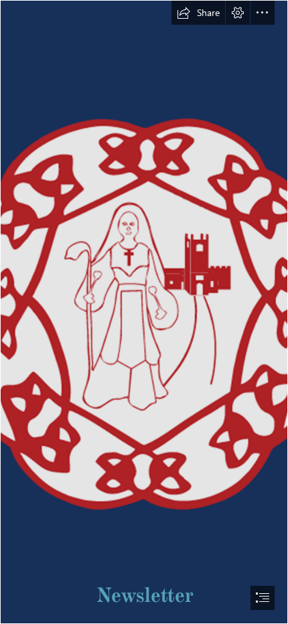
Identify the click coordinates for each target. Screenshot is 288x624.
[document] (144, 312)
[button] (198, 13)
